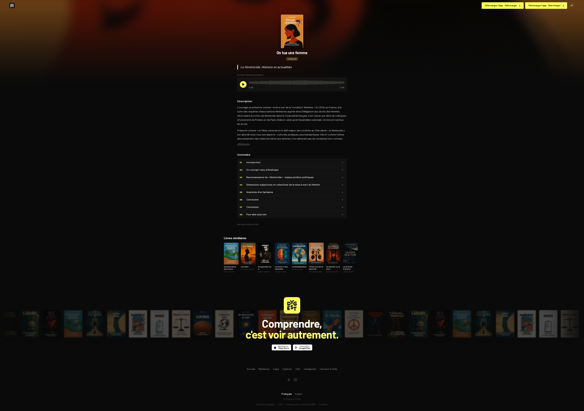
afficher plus (243, 144)
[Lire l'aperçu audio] (243, 84)
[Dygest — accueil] (12, 5)
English (298, 394)
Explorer (287, 369)
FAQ (298, 369)
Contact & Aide (328, 369)
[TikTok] (288, 379)
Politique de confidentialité (301, 404)
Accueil (251, 369)
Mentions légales (266, 404)
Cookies (323, 404)
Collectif (292, 59)
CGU (280, 404)
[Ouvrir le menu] (572, 5)
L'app (276, 369)
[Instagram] (295, 379)
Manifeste (264, 369)
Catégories (310, 369)
